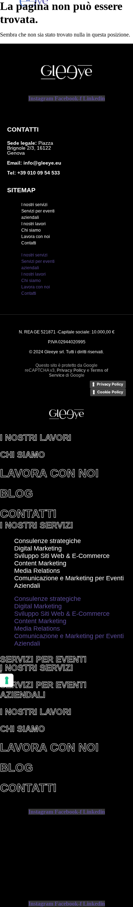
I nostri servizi (34, 204)
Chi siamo (31, 230)
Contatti (28, 242)
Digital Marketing (38, 548)
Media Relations (37, 570)
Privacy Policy (110, 384)
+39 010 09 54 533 (38, 173)
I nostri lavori (33, 223)
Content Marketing (40, 563)
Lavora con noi (35, 236)
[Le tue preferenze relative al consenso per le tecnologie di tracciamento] (6, 680)
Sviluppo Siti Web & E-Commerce (62, 555)
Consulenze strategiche (47, 540)
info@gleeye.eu (42, 163)
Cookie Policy (110, 391)
